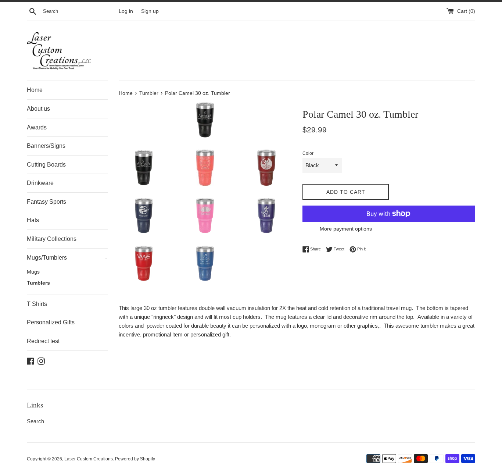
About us (38, 109)
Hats (33, 220)
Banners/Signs (46, 146)
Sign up (150, 11)
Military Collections (51, 239)
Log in (126, 11)
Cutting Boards (46, 164)
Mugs (33, 272)
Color (307, 153)
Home (35, 90)
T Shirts (37, 304)
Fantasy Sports (46, 202)
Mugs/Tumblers (67, 257)
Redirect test (43, 341)
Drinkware (40, 183)
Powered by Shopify (135, 458)
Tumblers (38, 283)
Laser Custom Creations (88, 458)
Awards (37, 127)
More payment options (346, 229)
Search (35, 421)
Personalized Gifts (51, 322)
